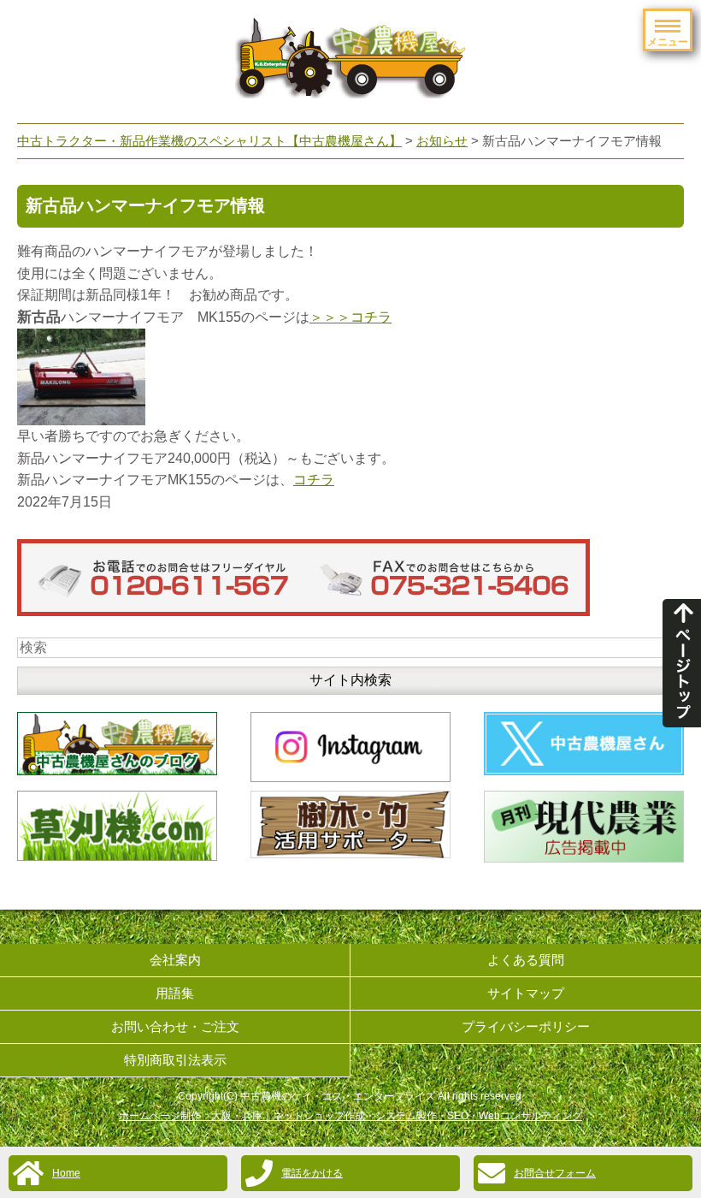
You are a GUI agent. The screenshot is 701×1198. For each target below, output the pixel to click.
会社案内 (175, 959)
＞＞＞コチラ (350, 317)
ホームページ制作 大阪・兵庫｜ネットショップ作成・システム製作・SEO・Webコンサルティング (350, 1116)
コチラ (313, 479)
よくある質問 (525, 959)
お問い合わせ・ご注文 (175, 1026)
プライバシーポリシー (526, 1026)
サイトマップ (525, 993)
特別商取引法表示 (175, 1060)
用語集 (175, 993)
